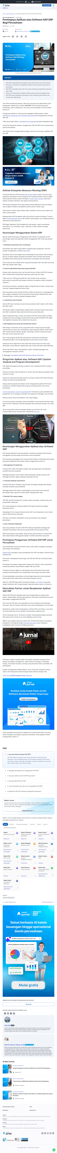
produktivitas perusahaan (27, 121)
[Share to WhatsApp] (17, 36)
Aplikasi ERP (6, 552)
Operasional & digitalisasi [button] (10, 827)
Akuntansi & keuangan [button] (21, 824)
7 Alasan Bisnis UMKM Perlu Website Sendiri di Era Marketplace (31, 1081)
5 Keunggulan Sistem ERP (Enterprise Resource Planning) (27, 355)
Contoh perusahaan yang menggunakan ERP (17, 392)
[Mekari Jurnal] (6, 5)
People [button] (39, 824)
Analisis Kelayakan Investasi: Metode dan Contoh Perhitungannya (31, 1068)
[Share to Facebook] (25, 36)
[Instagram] (8, 1013)
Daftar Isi (5, 8)
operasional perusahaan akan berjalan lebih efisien (19, 115)
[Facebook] (5, 1013)
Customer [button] (32, 824)
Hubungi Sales (46, 5)
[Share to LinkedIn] (21, 36)
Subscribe (28, 1004)
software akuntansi (30, 623)
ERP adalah (31, 194)
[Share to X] (12, 36)
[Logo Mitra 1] (36, 2)
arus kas (36, 411)
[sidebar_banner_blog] (28, 951)
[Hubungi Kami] (53, 1150)
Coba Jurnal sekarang (17, 675)
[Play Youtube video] (28, 642)
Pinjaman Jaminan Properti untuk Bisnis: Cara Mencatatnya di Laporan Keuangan (33, 1094)
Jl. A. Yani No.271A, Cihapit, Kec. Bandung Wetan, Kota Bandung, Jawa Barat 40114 (20, 1124)
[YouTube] (14, 1013)
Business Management (10, 13)
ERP (28, 250)
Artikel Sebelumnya (10, 902)
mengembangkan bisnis (14, 218)
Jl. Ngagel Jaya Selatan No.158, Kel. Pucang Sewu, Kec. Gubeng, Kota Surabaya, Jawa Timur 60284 (23, 1120)
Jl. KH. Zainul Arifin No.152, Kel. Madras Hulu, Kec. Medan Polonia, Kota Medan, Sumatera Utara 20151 (24, 1128)
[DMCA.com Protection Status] (24, 1139)
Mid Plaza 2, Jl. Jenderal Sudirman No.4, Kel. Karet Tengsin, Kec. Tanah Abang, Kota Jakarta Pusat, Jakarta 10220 (26, 1116)
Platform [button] (12, 824)
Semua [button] (5, 824)
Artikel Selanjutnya (47, 902)
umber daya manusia (36, 198)
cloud (25, 250)
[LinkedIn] (11, 1013)
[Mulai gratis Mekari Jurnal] (28, 177)
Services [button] (45, 824)
